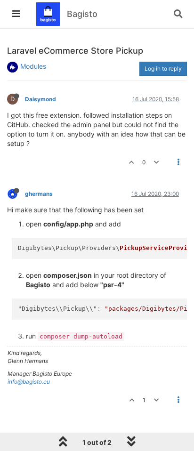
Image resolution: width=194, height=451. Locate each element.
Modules (33, 66)
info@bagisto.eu (29, 381)
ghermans (39, 193)
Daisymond (40, 99)
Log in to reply (163, 68)
